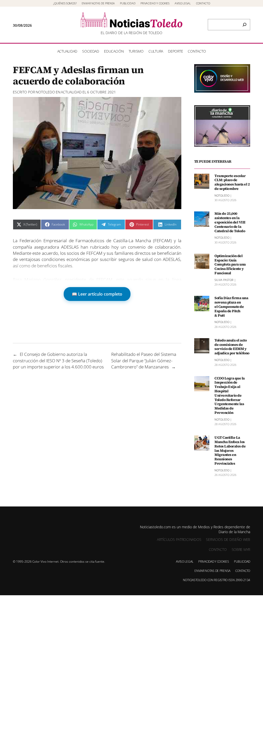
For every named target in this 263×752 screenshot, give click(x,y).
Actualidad (71, 92)
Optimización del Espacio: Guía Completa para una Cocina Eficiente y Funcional (230, 264)
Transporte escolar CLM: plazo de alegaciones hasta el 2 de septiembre (232, 182)
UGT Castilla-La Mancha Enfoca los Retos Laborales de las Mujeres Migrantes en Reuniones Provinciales (230, 450)
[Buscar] (244, 24)
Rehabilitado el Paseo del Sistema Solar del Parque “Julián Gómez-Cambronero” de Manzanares (143, 360)
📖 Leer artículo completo (97, 294)
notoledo (45, 92)
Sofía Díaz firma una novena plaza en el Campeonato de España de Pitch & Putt (231, 306)
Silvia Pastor (223, 280)
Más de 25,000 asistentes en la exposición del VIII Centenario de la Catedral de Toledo (230, 222)
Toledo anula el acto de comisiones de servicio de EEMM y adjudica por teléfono (231, 346)
